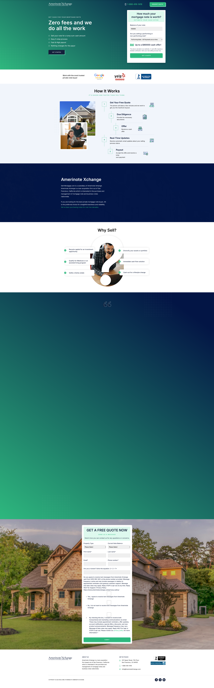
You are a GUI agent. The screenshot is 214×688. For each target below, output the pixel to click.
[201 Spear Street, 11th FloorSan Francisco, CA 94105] (129, 661)
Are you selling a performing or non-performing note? (141, 35)
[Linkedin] (164, 679)
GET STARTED (56, 52)
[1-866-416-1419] (125, 666)
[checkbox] (109, 600)
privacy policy (118, 630)
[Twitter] (160, 679)
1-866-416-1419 (134, 4)
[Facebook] (156, 679)
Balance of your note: (138, 25)
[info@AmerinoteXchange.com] (130, 669)
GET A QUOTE (146, 55)
